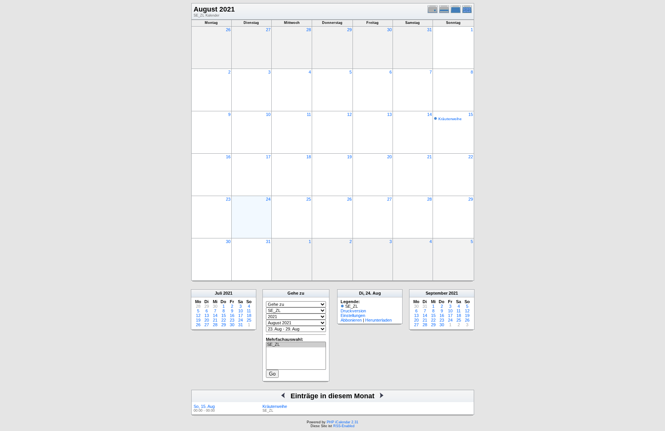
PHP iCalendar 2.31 (342, 422)
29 (349, 29)
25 (308, 199)
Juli (218, 293)
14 (429, 114)
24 (268, 199)
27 (268, 29)
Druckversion (353, 311)
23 (228, 199)
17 (268, 156)
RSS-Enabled (343, 426)
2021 (227, 293)
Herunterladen (378, 320)
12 (349, 114)
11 (309, 114)
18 (308, 156)
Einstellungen (353, 315)
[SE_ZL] (296, 344)
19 (349, 156)
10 (268, 114)
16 (228, 156)
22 (470, 156)
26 (228, 29)
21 (429, 156)
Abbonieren (351, 320)
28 (308, 29)
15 (470, 114)
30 (389, 29)
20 (389, 156)
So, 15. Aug (204, 406)
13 (389, 114)
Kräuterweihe (450, 119)
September (437, 293)
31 (429, 29)
